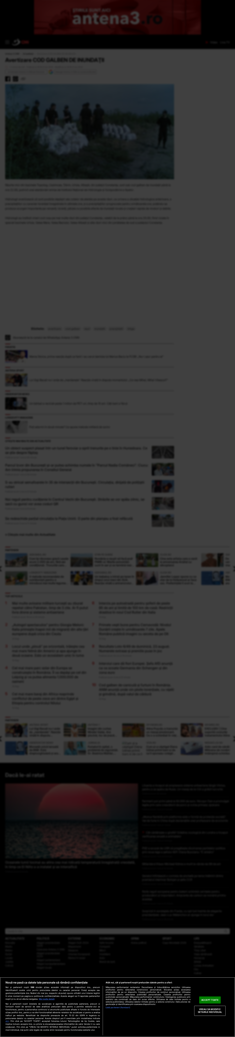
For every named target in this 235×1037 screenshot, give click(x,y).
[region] (117, 1007)
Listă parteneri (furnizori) (118, 1007)
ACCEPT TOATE (210, 1000)
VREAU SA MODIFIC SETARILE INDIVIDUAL (210, 1011)
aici (7, 1021)
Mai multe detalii (47, 999)
